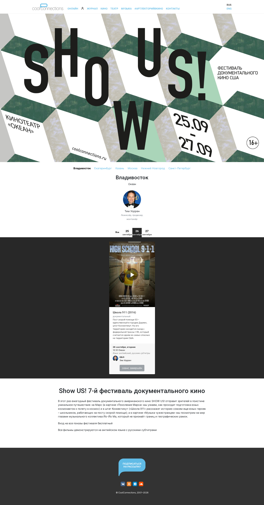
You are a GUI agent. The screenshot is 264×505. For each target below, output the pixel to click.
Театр (114, 8)
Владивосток (82, 168)
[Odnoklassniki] (129, 484)
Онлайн (73, 8)
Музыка (126, 8)
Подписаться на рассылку (132, 465)
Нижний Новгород (153, 168)
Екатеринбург (103, 168)
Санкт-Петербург (179, 168)
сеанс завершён (132, 368)
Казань (119, 168)
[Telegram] (135, 484)
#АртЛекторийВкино (149, 8)
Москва (132, 168)
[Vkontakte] (123, 484)
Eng (229, 8)
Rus (229, 4)
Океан (132, 184)
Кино (104, 8)
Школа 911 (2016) (124, 312)
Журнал (92, 8)
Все (117, 232)
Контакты (173, 8)
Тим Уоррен (132, 211)
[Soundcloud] (141, 484)
